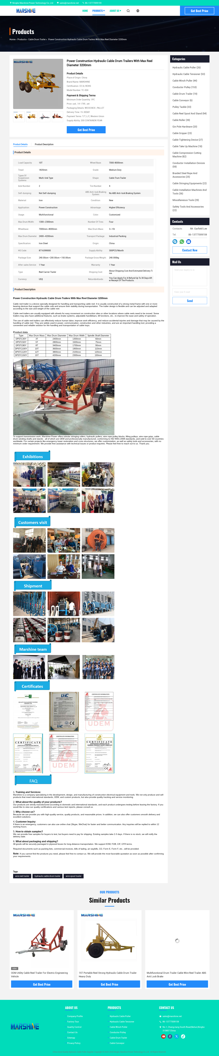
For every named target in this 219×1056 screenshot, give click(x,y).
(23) (182, 133)
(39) (181, 120)
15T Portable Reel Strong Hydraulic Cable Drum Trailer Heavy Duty (40, 974)
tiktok (183, 1036)
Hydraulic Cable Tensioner (122, 1021)
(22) (190, 183)
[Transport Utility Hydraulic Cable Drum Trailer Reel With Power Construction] (177, 941)
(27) (188, 139)
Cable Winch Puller (118, 1027)
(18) (187, 146)
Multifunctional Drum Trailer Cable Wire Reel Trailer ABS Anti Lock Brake (108, 974)
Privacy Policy (73, 1043)
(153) (185, 87)
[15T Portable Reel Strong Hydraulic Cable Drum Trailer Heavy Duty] (41, 941)
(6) (182, 100)
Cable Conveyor (117, 1043)
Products (97, 11)
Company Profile (75, 1016)
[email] (189, 242)
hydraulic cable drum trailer (47, 876)
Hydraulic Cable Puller (120, 1016)
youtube (163, 1036)
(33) (182, 107)
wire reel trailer (22, 876)
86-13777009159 (93, 3)
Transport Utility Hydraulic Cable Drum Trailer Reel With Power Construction (176, 974)
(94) (190, 113)
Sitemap (71, 1038)
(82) (187, 155)
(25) (185, 175)
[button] (61, 117)
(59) (189, 165)
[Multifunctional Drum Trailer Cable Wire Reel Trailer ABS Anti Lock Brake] (109, 941)
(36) (190, 192)
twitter (176, 1036)
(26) (187, 67)
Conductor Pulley (118, 1032)
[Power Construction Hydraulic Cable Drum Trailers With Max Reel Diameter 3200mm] (38, 84)
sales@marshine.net (69, 3)
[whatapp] (182, 242)
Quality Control (74, 1027)
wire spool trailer (73, 876)
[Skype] (175, 242)
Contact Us (72, 1032)
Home (85, 11)
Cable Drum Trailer (37, 39)
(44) (185, 80)
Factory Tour (73, 1021)
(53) (189, 74)
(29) (186, 200)
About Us (114, 11)
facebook (170, 1036)
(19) (185, 93)
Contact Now (189, 250)
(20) (185, 126)
